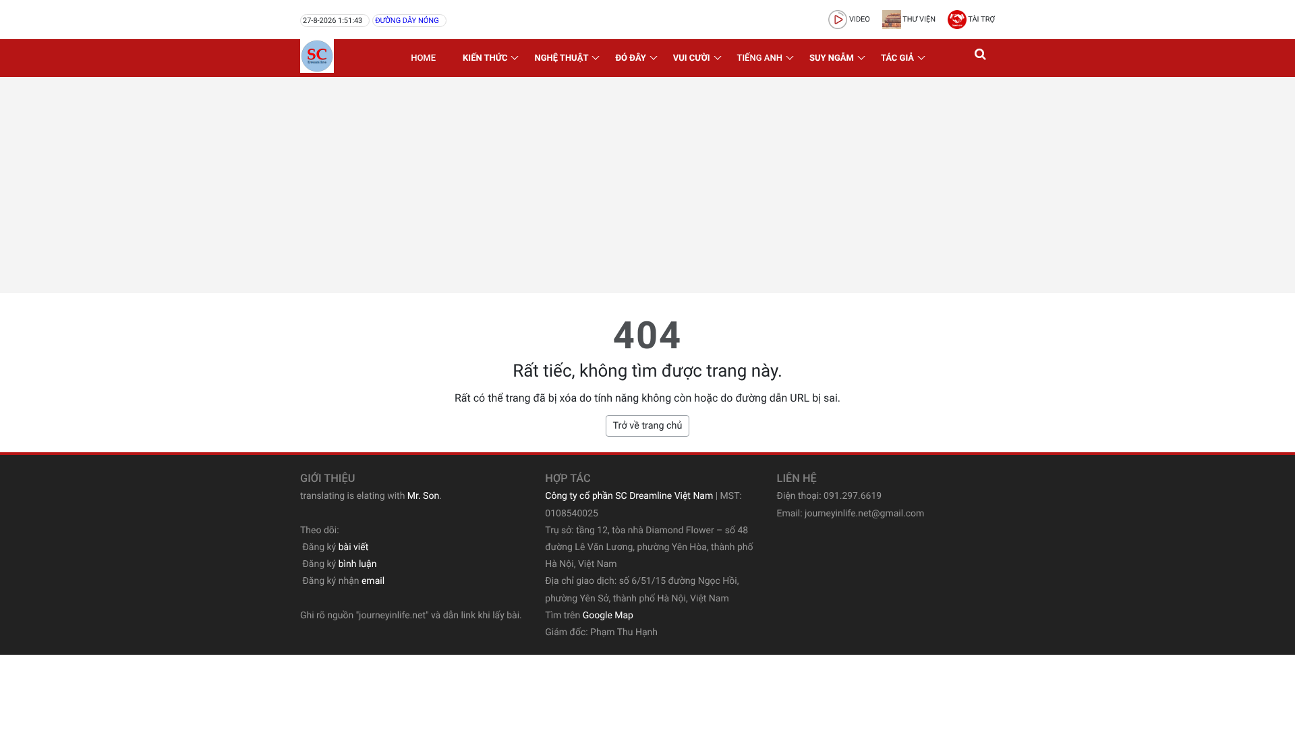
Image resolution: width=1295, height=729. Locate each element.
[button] (981, 58)
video (858, 19)
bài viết (354, 547)
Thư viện (918, 19)
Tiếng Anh (759, 58)
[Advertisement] (647, 184)
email (373, 581)
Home (423, 58)
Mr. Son (423, 496)
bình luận (358, 564)
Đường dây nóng (406, 20)
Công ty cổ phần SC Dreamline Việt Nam (629, 496)
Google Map (608, 615)
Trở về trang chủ (648, 425)
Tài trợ (981, 19)
